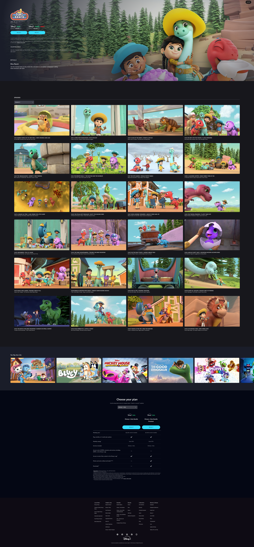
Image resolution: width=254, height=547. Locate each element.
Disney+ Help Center (127, 478)
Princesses (141, 524)
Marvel (129, 510)
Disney (129, 504)
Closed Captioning (109, 524)
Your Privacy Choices (98, 518)
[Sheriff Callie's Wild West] (32, 370)
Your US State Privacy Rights (98, 512)
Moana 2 (151, 513)
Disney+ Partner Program (110, 529)
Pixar (129, 507)
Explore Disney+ (108, 504)
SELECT (19, 32)
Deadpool (152, 504)
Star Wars (129, 513)
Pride (140, 521)
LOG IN (248, 2)
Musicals (140, 507)
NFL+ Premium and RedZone (120, 519)
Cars (151, 524)
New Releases (108, 510)
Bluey (151, 518)
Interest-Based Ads (97, 521)
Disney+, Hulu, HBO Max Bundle (121, 515)
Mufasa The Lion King (154, 529)
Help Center (108, 515)
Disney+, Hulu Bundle (121, 507)
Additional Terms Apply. (21, 42)
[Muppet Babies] (217, 370)
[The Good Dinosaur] (171, 370)
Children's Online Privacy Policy (98, 508)
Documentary (141, 518)
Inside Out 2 (152, 510)
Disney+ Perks (108, 507)
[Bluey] (78, 370)
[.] (117, 534)
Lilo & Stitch (152, 515)
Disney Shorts (141, 515)
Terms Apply (95, 470)
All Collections (141, 504)
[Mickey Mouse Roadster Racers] (125, 370)
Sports (140, 513)
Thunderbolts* (152, 521)
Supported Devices (109, 518)
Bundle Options (119, 504)
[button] (110, 503)
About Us (107, 521)
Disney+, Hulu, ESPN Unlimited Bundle (120, 511)
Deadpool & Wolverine (154, 507)
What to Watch (108, 513)
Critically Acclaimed (142, 510)
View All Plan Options (15, 46)
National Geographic (131, 515)
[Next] (251, 370)
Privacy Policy (96, 504)
